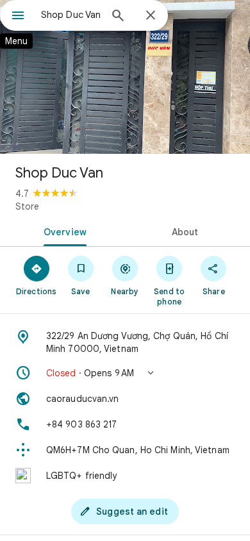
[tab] (62, 230)
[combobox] (70, 14)
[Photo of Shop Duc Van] (125, 77)
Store (27, 206)
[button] (125, 373)
